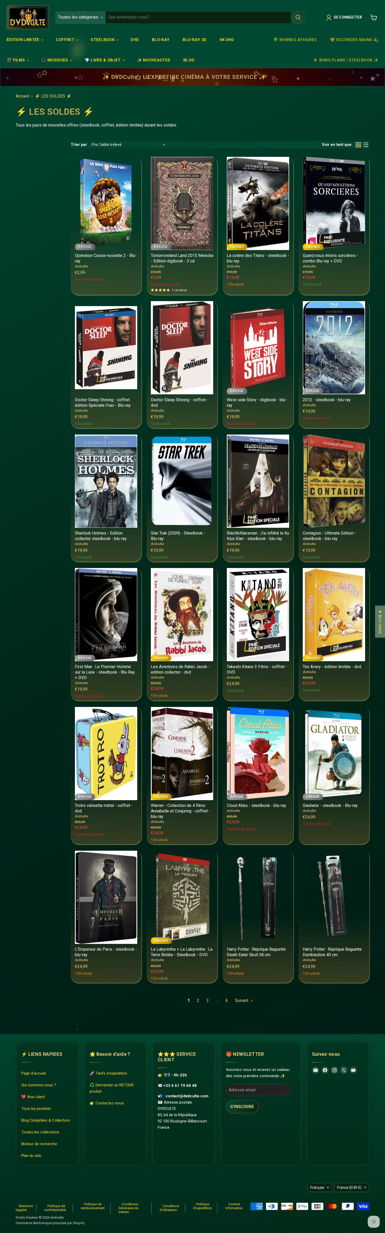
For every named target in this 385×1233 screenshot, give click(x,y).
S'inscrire (242, 1106)
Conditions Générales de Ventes (128, 1208)
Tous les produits (36, 1108)
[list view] (365, 144)
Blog (188, 60)
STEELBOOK (103, 39)
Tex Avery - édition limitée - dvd (332, 666)
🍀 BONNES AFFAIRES (295, 39)
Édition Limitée (24, 39)
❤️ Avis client (33, 1096)
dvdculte (81, 266)
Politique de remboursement (93, 1206)
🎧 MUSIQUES (55, 60)
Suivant (242, 1000)
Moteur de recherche (39, 1144)
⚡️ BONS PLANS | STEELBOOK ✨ (345, 60)
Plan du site (31, 1155)
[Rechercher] (298, 18)
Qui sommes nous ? (38, 1085)
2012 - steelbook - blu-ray (327, 399)
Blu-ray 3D (194, 39)
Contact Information (234, 1206)
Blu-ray (160, 39)
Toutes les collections (40, 1132)
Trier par (79, 144)
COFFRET (65, 39)
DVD (135, 39)
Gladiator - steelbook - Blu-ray (330, 805)
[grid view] (358, 144)
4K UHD (226, 39)
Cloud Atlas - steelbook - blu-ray (256, 805)
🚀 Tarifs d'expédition (108, 1073)
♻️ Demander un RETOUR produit (112, 1088)
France (349, 1187)
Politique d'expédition (202, 1206)
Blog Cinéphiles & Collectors (45, 1120)
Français (317, 1187)
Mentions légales (24, 1208)
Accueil (22, 96)
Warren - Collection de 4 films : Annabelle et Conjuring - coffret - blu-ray (180, 811)
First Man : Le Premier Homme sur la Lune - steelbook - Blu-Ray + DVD (105, 672)
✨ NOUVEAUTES (153, 60)
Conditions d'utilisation (169, 1208)
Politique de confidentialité (55, 1208)
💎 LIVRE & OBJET (103, 60)
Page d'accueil (33, 1073)
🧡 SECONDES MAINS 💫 (354, 39)
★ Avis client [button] (380, 621)
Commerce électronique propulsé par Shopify (50, 1223)
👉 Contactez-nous (107, 1103)
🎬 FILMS (16, 60)
